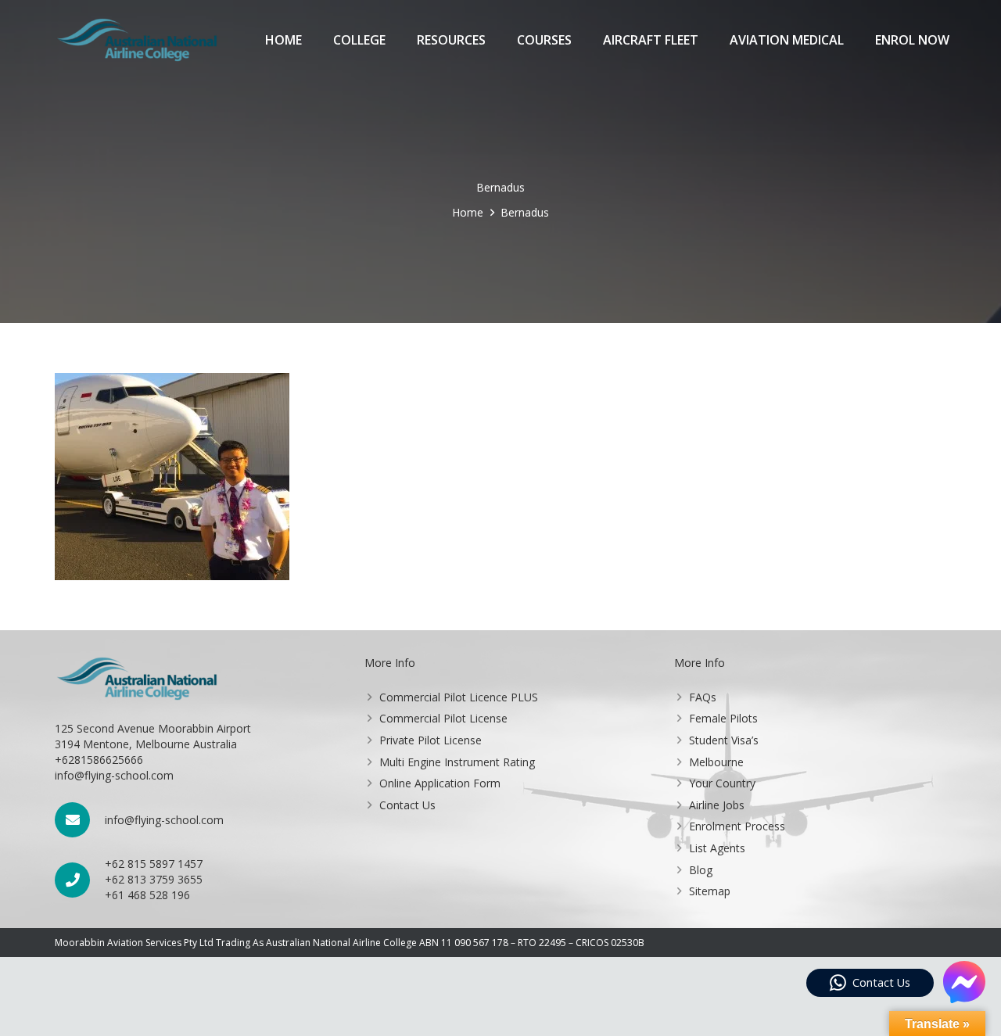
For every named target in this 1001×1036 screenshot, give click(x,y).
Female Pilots (723, 718)
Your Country (722, 783)
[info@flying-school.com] (80, 819)
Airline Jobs (716, 805)
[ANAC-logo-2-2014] (137, 39)
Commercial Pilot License (443, 718)
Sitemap (709, 891)
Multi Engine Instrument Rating (457, 762)
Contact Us (407, 805)
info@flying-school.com (164, 819)
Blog (700, 869)
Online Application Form (439, 783)
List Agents (717, 848)
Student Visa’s (724, 740)
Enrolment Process (737, 826)
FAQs (702, 697)
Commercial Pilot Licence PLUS (458, 697)
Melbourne (716, 762)
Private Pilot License (430, 740)
